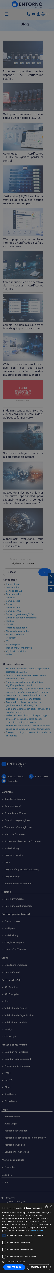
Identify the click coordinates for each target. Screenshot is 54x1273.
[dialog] (27, 1238)
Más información (37, 1230)
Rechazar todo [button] (39, 1267)
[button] (27, 1261)
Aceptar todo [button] (14, 1267)
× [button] (51, 1206)
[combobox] (46, 1206)
